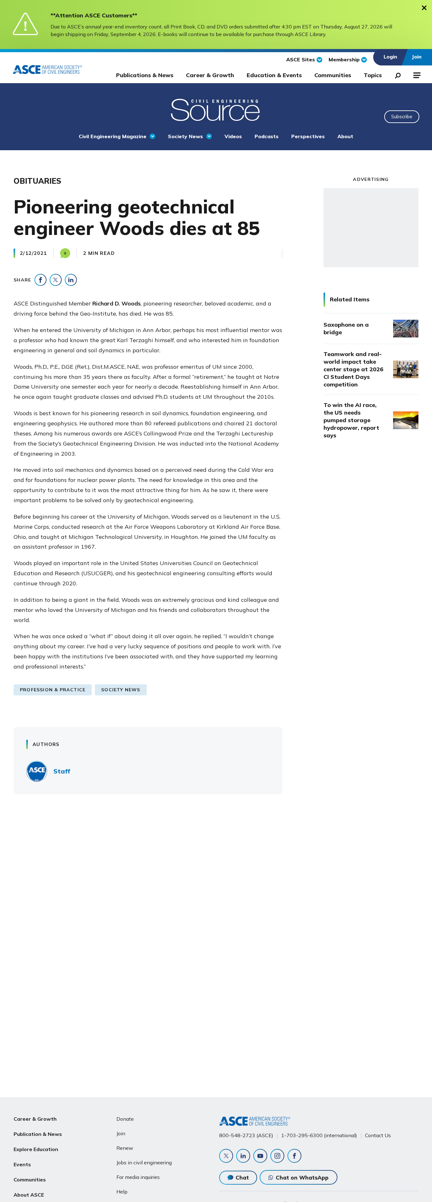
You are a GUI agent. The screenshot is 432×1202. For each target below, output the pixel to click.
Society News (185, 136)
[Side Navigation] (416, 74)
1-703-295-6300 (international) (319, 1135)
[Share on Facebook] (40, 280)
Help (121, 1191)
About (345, 136)
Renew (124, 1148)
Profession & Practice (52, 690)
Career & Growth (210, 75)
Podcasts (267, 136)
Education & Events (274, 75)
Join (120, 1133)
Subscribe (401, 117)
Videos (233, 136)
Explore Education (36, 1149)
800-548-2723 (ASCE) (246, 1135)
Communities (332, 75)
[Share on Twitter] (56, 280)
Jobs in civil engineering (144, 1162)
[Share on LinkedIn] (71, 280)
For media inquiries (138, 1177)
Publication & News (38, 1134)
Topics (373, 75)
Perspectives (308, 136)
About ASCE (29, 1195)
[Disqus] (216, 892)
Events (22, 1164)
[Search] (396, 74)
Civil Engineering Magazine (112, 136)
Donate (125, 1119)
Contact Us (378, 1135)
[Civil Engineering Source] (216, 109)
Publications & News (144, 75)
